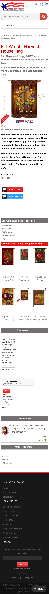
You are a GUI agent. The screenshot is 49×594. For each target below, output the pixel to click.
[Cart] (41, 4)
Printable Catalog (10, 533)
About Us (7, 524)
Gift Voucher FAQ (10, 537)
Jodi (44, 436)
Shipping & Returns (11, 507)
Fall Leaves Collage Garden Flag (40, 319)
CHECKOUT (8, 497)
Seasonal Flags (26, 35)
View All (42, 440)
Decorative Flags (13, 35)
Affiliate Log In (8, 463)
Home (3, 35)
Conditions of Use (10, 515)
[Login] (36, 4)
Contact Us (8, 520)
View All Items (22, 573)
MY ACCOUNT (9, 492)
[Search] (43, 16)
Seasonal (6, 229)
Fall (35, 35)
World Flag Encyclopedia (22, 577)
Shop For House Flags (12, 528)
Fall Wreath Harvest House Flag (8, 235)
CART (5, 488)
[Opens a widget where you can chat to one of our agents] (38, 589)
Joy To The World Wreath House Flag (24, 280)
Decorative (6, 225)
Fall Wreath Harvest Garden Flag (24, 319)
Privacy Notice (9, 511)
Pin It (4, 126)
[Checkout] (46, 4)
